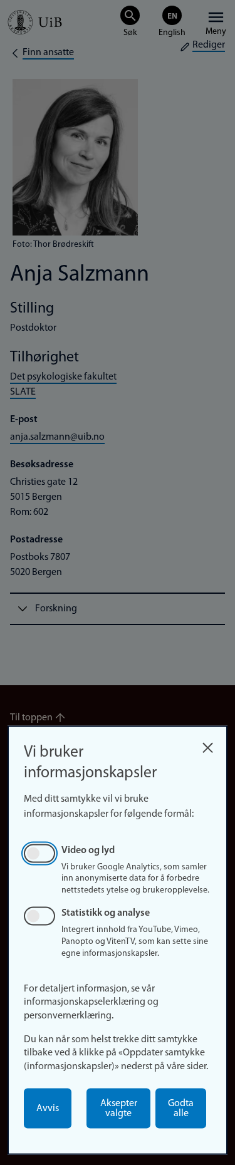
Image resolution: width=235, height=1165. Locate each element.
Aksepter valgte (118, 1109)
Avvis (47, 1109)
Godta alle (181, 1109)
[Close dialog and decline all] (207, 744)
